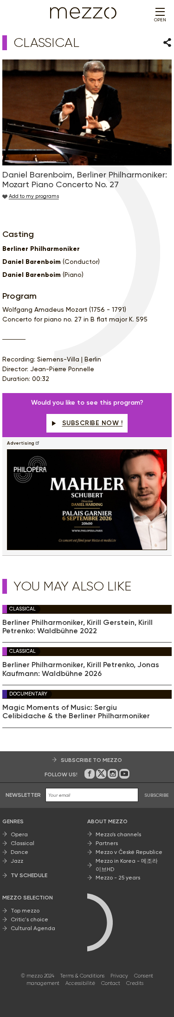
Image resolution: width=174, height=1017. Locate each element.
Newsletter (23, 795)
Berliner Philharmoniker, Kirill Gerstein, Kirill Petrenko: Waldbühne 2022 (77, 626)
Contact (110, 983)
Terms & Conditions (82, 976)
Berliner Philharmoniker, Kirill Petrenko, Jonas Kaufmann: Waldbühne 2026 (80, 669)
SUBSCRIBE (156, 795)
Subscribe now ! (92, 423)
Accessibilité (80, 983)
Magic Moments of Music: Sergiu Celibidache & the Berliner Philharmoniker (76, 711)
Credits (134, 983)
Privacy (119, 976)
